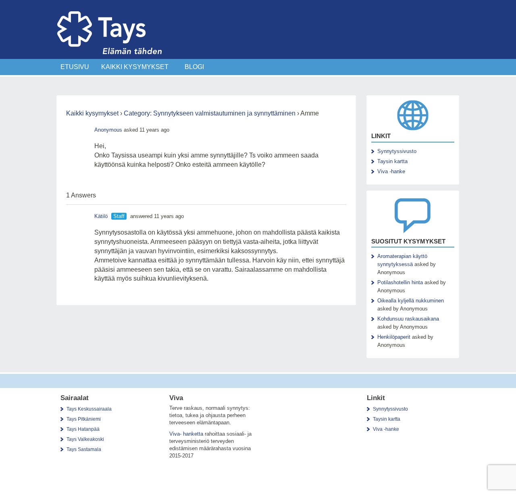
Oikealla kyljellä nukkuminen (410, 301)
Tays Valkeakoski (85, 439)
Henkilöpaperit (393, 337)
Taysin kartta (392, 161)
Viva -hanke (391, 171)
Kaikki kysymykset (92, 113)
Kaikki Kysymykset (135, 66)
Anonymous (108, 130)
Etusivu (74, 66)
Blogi (194, 66)
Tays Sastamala (84, 449)
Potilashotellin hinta (400, 282)
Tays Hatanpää (83, 429)
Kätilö (101, 216)
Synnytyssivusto (396, 151)
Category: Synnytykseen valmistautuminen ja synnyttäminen (209, 113)
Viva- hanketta (186, 434)
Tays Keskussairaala (89, 409)
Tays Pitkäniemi (84, 419)
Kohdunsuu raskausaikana (408, 319)
